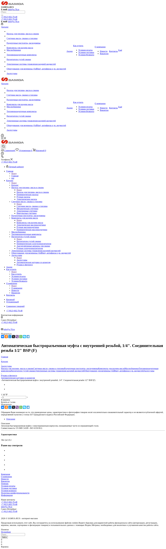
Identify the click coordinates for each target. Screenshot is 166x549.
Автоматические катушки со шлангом (18, 378)
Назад (14, 173)
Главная (14, 176)
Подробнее (6, 532)
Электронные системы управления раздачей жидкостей (59, 371)
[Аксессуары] (36, 71)
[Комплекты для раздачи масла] (36, 45)
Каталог (15, 185)
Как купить (16, 274)
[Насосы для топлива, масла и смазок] (36, 31)
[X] (13, 336)
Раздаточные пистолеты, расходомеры (81, 368)
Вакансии (5, 481)
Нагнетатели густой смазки (29, 241)
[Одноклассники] (6, 336)
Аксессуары (22, 260)
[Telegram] (28, 336)
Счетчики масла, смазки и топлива (32, 206)
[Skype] (24, 336)
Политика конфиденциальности (15, 493)
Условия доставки (9, 488)
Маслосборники (132, 368)
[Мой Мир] (9, 336)
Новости (5, 479)
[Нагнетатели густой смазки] (36, 57)
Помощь (4, 483)
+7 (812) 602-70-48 (9, 17)
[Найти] (2, 15)
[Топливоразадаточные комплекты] (36, 52)
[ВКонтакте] (2, 336)
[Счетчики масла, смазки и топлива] (36, 36)
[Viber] (17, 336)
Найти (4, 537)
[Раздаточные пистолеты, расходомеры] (36, 41)
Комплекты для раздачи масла (30, 222)
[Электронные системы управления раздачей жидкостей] (36, 62)
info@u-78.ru (13, 9)
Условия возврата (8, 491)
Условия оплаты (8, 486)
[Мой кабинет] (2, 24)
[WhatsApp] (20, 336)
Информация (7, 495)
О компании (16, 288)
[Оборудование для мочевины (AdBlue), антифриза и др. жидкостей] (36, 66)
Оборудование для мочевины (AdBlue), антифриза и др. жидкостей (114, 371)
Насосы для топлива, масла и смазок (33, 192)
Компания (5, 474)
